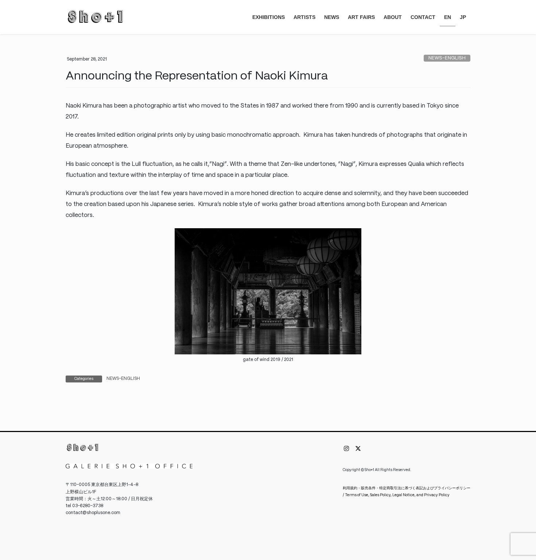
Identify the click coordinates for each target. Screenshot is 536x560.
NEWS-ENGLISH (447, 58)
